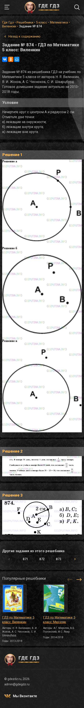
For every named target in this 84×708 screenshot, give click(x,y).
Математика (59, 22)
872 (42, 559)
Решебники (25, 22)
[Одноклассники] (10, 59)
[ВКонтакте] (4, 59)
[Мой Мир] (16, 59)
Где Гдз (8, 22)
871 (25, 559)
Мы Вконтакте (25, 696)
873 (58, 559)
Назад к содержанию (24, 36)
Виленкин (9, 26)
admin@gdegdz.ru (17, 684)
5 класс (41, 22)
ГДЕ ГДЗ (42, 7)
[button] (75, 559)
